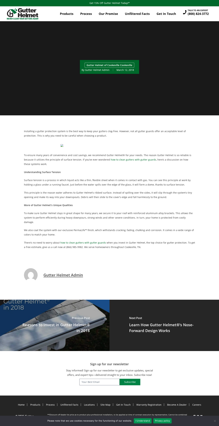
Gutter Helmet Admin (97, 69)
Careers (196, 404)
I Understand (143, 420)
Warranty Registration (149, 404)
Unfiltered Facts (69, 404)
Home (21, 404)
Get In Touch (123, 404)
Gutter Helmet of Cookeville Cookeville (109, 65)
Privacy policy (162, 420)
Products (35, 404)
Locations (89, 404)
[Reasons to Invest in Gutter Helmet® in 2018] (55, 325)
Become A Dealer (177, 404)
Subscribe (130, 382)
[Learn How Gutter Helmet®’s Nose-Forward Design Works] (164, 325)
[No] (214, 421)
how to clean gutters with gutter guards (133, 159)
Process (50, 404)
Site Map (105, 404)
